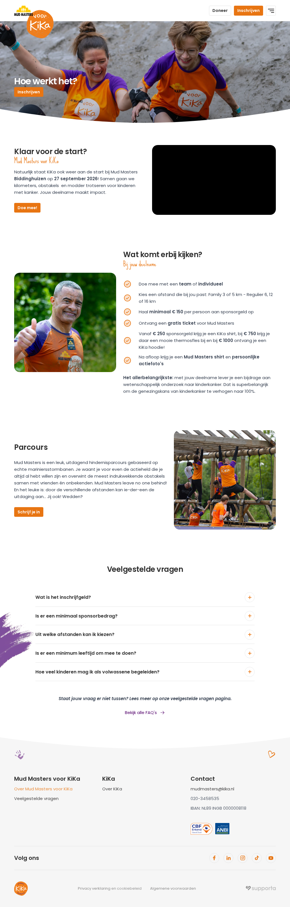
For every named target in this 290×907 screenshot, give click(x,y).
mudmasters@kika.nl (212, 789)
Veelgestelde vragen (36, 798)
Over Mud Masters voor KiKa (43, 789)
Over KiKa (112, 789)
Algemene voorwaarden (173, 888)
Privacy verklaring (94, 888)
